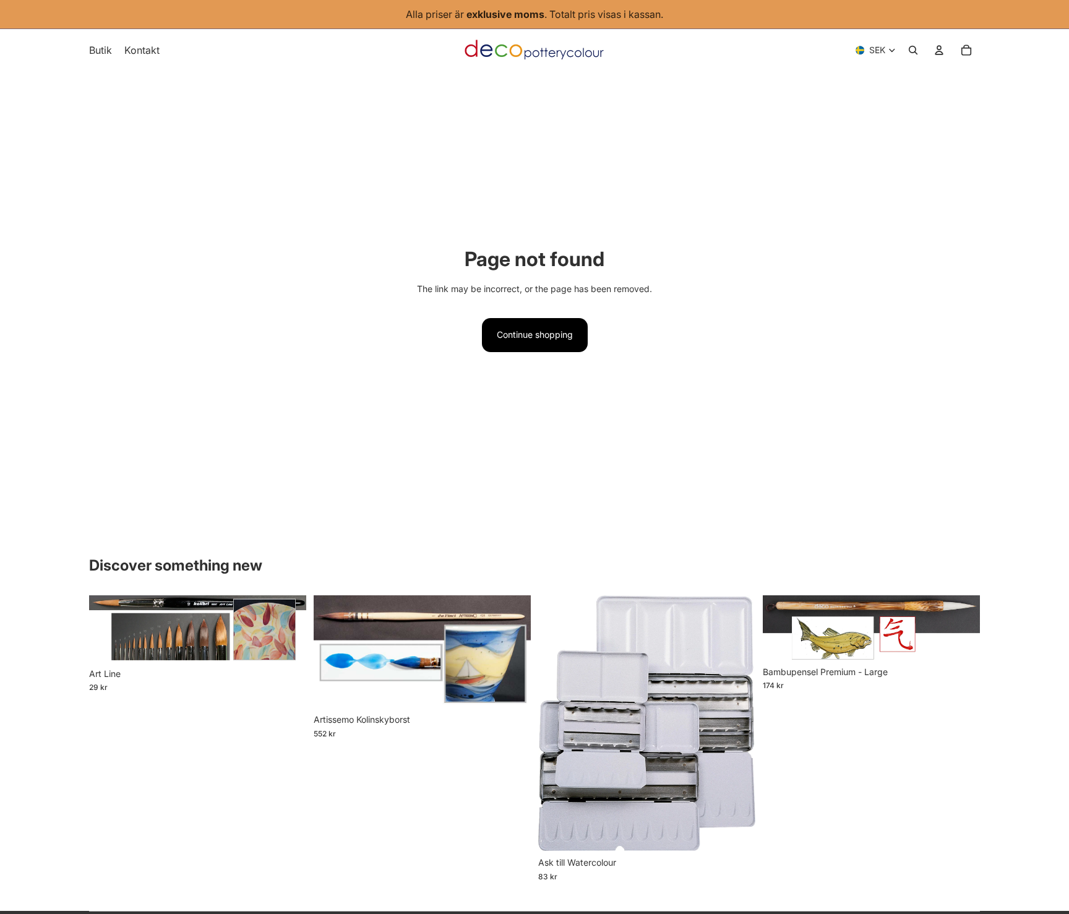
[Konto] (939, 50)
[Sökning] (913, 50)
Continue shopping (535, 334)
